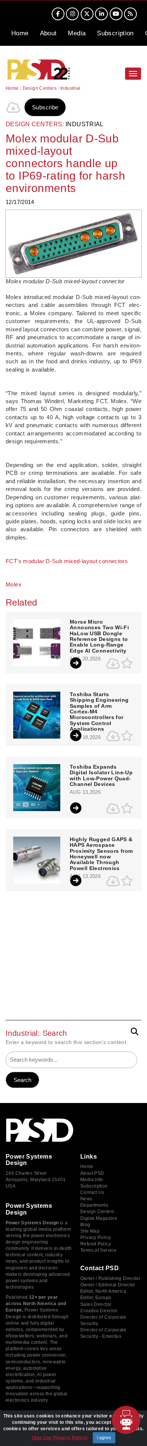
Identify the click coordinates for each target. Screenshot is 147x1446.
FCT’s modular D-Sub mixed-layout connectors (67, 561)
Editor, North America (103, 1291)
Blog (85, 1224)
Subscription (115, 33)
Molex (13, 584)
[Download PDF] (13, 107)
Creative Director (98, 1310)
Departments (94, 1205)
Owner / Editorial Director (107, 1284)
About (48, 33)
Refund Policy (95, 1244)
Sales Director (95, 1304)
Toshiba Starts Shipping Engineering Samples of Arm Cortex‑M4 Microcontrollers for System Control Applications (99, 712)
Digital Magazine (98, 1218)
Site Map (90, 1231)
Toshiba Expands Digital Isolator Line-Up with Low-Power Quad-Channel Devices (101, 775)
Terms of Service (98, 1250)
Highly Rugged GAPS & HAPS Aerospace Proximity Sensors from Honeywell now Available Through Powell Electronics (101, 854)
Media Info (91, 1179)
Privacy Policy (95, 1237)
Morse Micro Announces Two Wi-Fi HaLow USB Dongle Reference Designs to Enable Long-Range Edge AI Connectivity (99, 636)
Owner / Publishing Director (110, 1278)
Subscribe (45, 107)
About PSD (92, 1173)
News (86, 1198)
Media (77, 33)
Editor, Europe (95, 1297)
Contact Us (92, 1192)
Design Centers (40, 88)
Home (20, 33)
